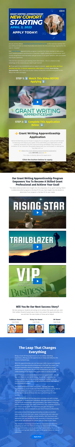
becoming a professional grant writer (35, 44)
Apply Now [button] (37, 437)
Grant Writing (16, 51)
